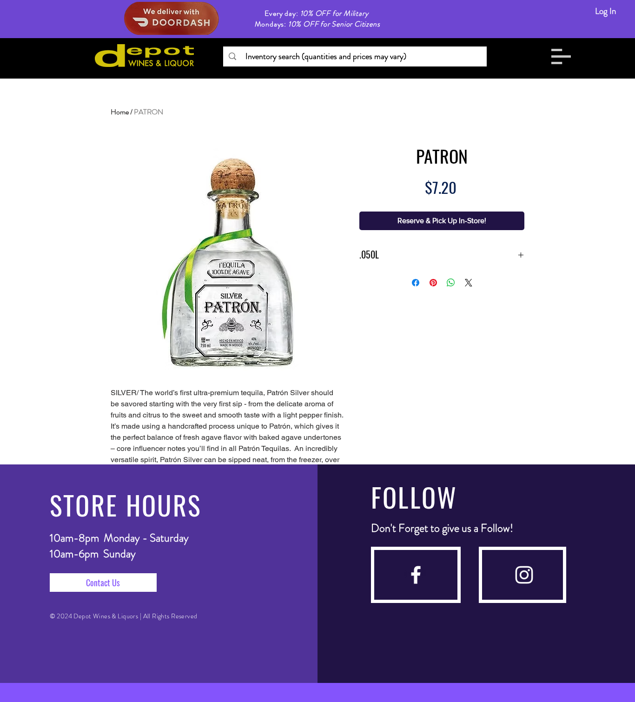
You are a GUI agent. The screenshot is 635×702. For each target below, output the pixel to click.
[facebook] (416, 575)
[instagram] (524, 575)
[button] (561, 56)
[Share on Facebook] (415, 282)
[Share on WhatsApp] (450, 282)
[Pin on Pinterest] (433, 282)
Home (120, 111)
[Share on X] (468, 282)
